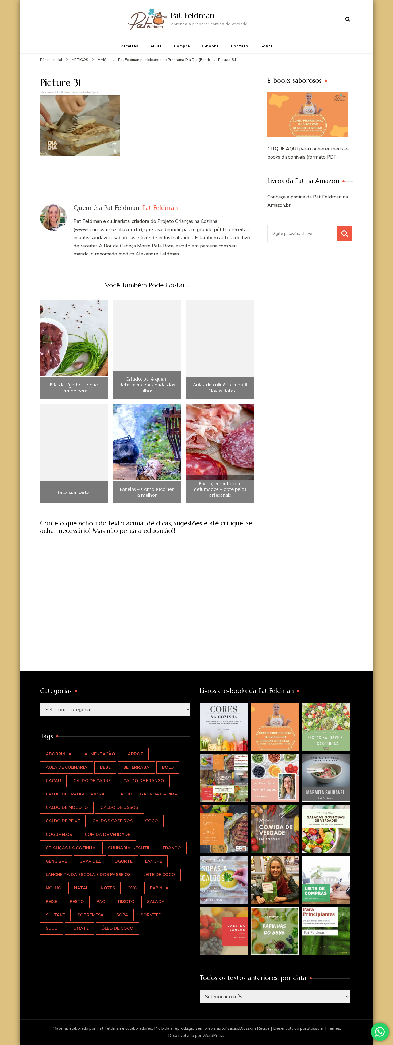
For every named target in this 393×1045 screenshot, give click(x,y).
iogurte (123, 861)
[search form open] (348, 19)
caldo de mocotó (67, 807)
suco (52, 928)
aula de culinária (66, 767)
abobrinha (59, 754)
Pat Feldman (192, 15)
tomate (79, 928)
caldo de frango (143, 781)
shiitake (55, 915)
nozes (108, 888)
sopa (122, 915)
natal (81, 888)
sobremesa (91, 915)
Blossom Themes (323, 1028)
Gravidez (90, 861)
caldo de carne (92, 781)
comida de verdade (107, 834)
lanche (153, 861)
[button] (224, 727)
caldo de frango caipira (75, 794)
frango (172, 848)
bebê (105, 767)
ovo (132, 888)
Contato (239, 46)
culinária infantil (129, 848)
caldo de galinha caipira (147, 794)
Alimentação (99, 754)
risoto (126, 902)
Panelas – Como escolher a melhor (147, 492)
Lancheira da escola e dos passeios (88, 875)
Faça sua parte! (74, 492)
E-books (210, 46)
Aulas (156, 46)
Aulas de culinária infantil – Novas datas (220, 387)
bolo (168, 767)
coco (151, 821)
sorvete (151, 915)
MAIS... (103, 59)
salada (156, 902)
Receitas (129, 46)
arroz (135, 754)
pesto (77, 902)
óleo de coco (117, 928)
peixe (51, 902)
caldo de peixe (63, 821)
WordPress (213, 1036)
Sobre (266, 46)
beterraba (136, 767)
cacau (53, 781)
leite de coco (159, 875)
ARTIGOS (80, 59)
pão (101, 902)
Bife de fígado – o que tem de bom (74, 387)
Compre (182, 46)
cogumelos (59, 834)
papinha (159, 888)
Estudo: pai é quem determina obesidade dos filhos (147, 384)
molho (53, 888)
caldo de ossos (119, 807)
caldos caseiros (113, 821)
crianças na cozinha (70, 848)
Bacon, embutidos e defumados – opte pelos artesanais (220, 489)
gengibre (56, 861)
